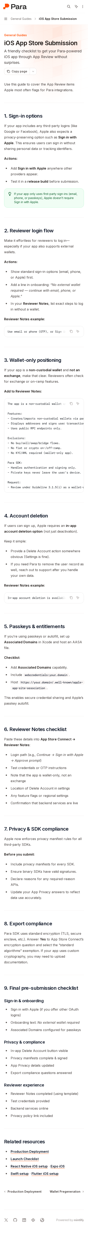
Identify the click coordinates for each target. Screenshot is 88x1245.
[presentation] (44, 331)
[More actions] (83, 6)
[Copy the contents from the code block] (71, 331)
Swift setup (20, 1174)
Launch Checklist (25, 1159)
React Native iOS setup (29, 1166)
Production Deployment (30, 1151)
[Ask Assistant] (77, 331)
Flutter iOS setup (45, 1174)
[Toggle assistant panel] (76, 6)
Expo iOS (58, 1166)
